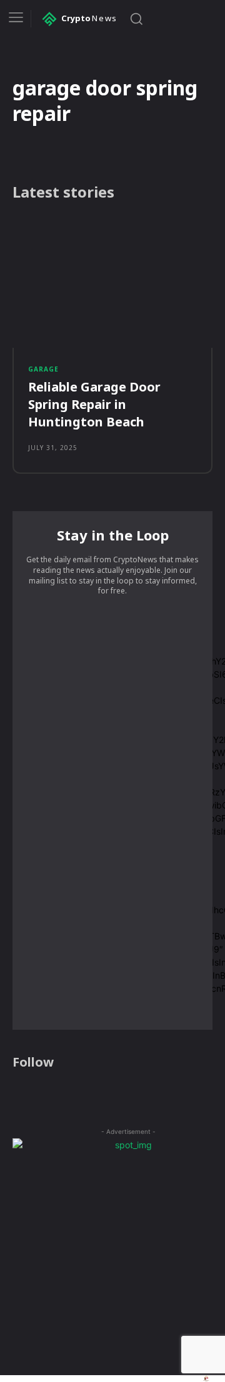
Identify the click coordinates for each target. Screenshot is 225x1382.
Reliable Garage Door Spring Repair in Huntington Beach (94, 404)
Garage (43, 369)
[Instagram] (44, 1094)
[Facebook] (20, 1094)
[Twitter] (68, 1094)
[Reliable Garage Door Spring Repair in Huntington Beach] (112, 283)
